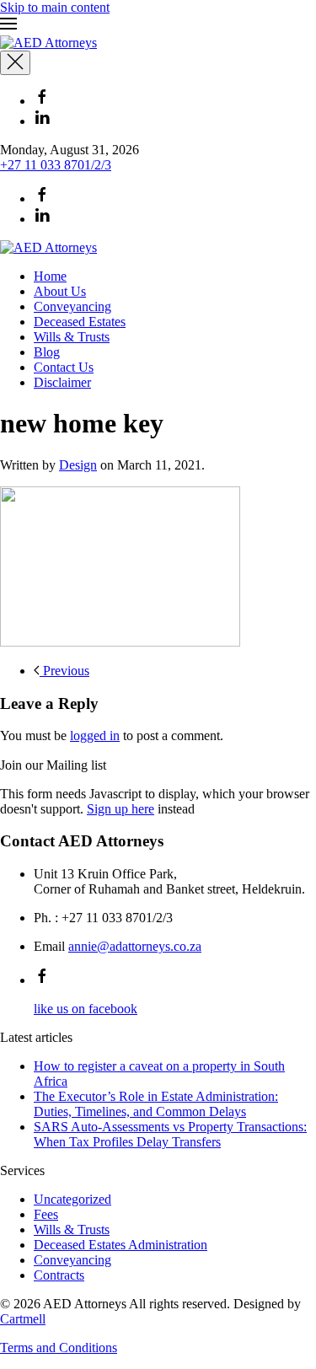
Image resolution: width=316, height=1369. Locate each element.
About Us (60, 291)
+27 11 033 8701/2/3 (55, 165)
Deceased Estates (80, 321)
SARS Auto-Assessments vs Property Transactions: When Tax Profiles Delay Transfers (170, 1134)
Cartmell (23, 1319)
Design (78, 465)
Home (50, 276)
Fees (46, 1214)
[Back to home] (48, 42)
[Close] (15, 63)
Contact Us (64, 367)
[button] (158, 25)
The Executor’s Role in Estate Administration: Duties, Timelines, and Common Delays (156, 1104)
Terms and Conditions (58, 1347)
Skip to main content (55, 7)
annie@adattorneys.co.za (134, 946)
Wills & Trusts (72, 337)
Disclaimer (62, 382)
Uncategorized (72, 1199)
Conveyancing (72, 306)
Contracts (59, 1275)
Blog (47, 352)
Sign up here (120, 809)
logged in (95, 735)
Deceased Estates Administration (120, 1244)
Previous (64, 670)
